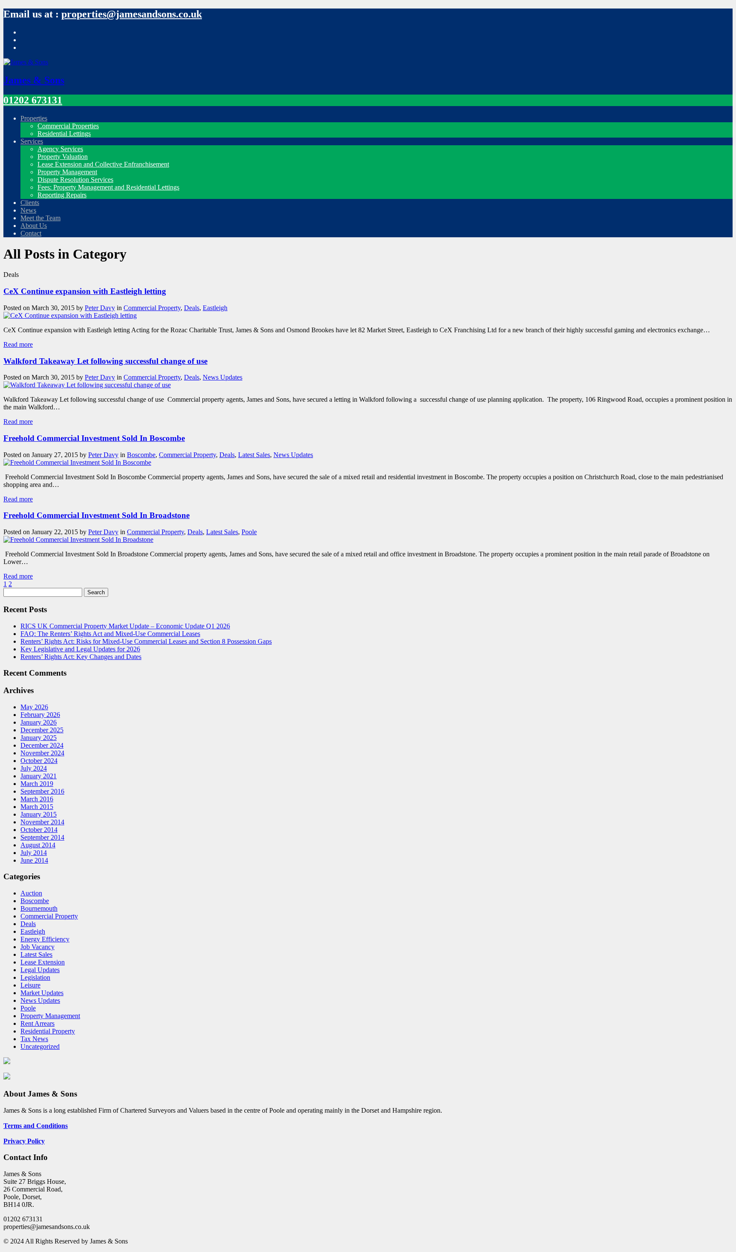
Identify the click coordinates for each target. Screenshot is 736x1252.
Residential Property (47, 1031)
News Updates (222, 377)
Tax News (34, 1038)
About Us (33, 225)
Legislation (35, 977)
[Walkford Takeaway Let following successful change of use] (87, 385)
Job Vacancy (37, 946)
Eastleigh (215, 307)
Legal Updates (40, 969)
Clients (29, 202)
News (28, 210)
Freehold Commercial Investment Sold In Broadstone (96, 515)
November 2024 (42, 753)
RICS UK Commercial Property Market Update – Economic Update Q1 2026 (125, 626)
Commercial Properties (68, 126)
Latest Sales (254, 454)
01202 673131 (32, 100)
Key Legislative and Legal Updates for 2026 (80, 649)
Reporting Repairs (61, 195)
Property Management (67, 172)
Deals (191, 307)
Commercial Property (152, 307)
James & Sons (33, 80)
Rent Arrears (37, 1023)
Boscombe (141, 454)
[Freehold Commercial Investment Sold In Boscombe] (77, 462)
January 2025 (38, 737)
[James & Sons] (25, 62)
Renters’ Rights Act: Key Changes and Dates (80, 656)
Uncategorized (40, 1046)
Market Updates (41, 992)
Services (31, 141)
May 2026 (34, 707)
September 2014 (42, 837)
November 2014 (42, 822)
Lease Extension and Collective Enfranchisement (103, 164)
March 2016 (36, 799)
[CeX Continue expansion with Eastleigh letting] (70, 315)
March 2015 (36, 806)
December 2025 (41, 730)
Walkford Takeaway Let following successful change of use (105, 361)
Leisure (30, 985)
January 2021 (38, 776)
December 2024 (41, 745)
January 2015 (38, 814)
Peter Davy (100, 307)
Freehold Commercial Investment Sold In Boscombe (94, 438)
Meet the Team (40, 218)
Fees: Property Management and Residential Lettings (108, 187)
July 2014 (33, 852)
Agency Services (60, 149)
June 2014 (34, 860)
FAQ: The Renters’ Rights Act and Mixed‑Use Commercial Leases (110, 633)
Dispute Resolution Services (75, 179)
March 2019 (36, 783)
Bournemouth (39, 908)
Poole (249, 531)
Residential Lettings (64, 133)
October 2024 (39, 760)
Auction (31, 893)
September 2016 (42, 791)
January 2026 (38, 722)
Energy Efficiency (44, 939)
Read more (18, 344)
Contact (30, 233)
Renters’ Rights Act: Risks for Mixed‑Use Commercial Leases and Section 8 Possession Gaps (146, 641)
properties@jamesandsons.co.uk (131, 14)
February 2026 (40, 714)
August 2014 (37, 845)
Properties (33, 118)
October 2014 (39, 829)
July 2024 (33, 768)
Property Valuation (62, 156)
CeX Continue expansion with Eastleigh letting (84, 291)
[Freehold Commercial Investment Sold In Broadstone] (78, 539)
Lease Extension (42, 962)
